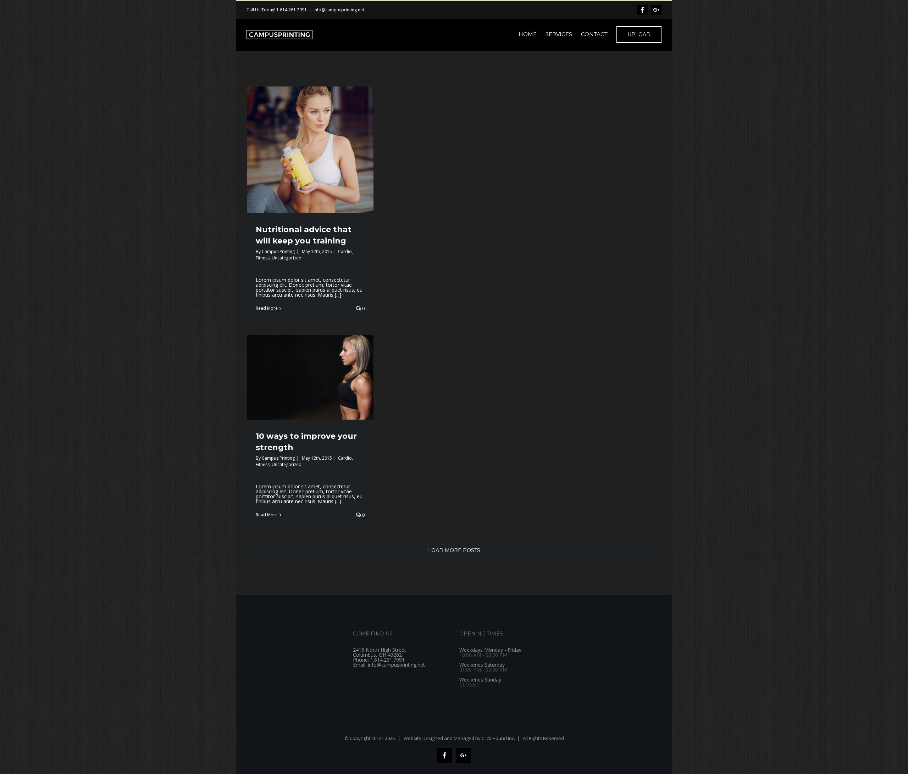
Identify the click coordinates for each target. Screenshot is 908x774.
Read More (267, 308)
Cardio (345, 251)
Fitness (263, 258)
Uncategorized (286, 258)
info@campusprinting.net (339, 10)
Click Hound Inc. (498, 738)
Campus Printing (278, 251)
